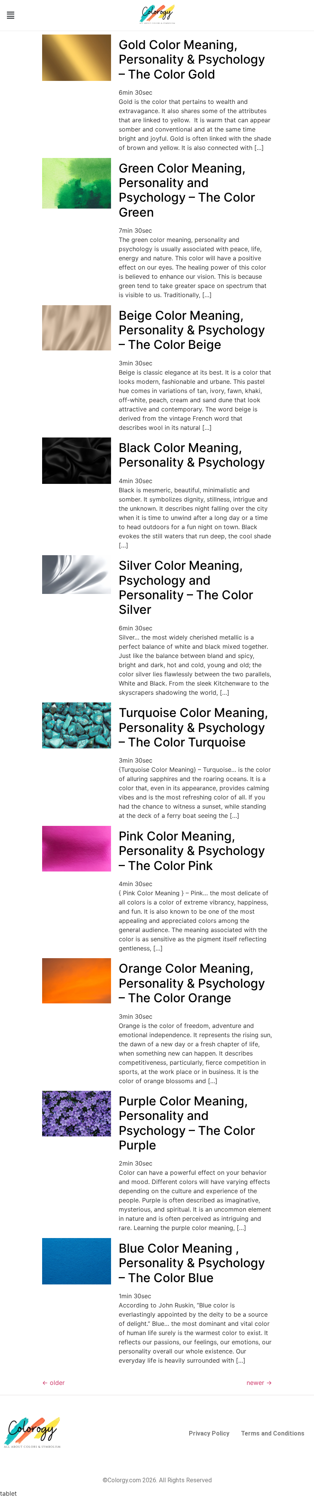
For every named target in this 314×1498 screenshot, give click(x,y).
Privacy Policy (209, 1433)
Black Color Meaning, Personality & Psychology (192, 455)
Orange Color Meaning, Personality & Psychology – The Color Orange (192, 983)
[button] (10, 15)
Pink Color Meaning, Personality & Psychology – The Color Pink (192, 851)
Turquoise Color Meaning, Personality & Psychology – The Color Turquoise (193, 727)
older (53, 1382)
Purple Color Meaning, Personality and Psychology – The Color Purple (187, 1123)
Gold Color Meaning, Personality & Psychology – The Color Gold (192, 59)
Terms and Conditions (272, 1433)
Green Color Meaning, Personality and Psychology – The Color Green (187, 190)
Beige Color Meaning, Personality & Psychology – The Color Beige (192, 330)
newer (259, 1382)
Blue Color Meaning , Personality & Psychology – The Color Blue (192, 1263)
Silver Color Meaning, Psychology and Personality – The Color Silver (186, 587)
